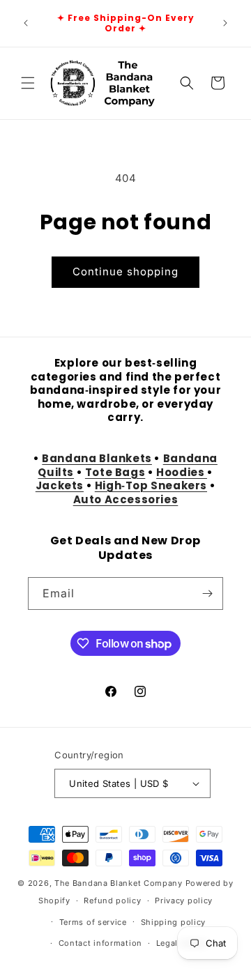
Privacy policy (184, 900)
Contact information (100, 943)
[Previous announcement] (25, 23)
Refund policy (112, 900)
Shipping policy (173, 922)
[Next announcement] (225, 23)
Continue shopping (125, 271)
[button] (28, 83)
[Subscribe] (207, 593)
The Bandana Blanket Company (118, 883)
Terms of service (93, 922)
